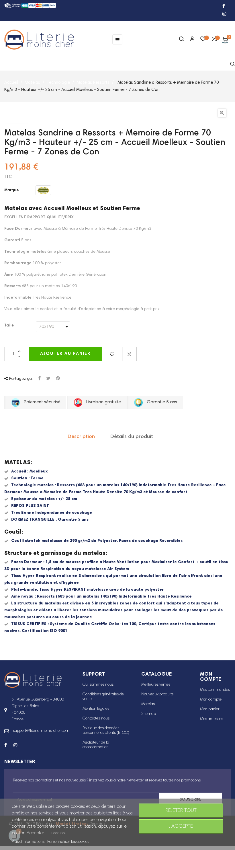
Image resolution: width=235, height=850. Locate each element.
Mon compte (211, 700)
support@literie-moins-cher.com (41, 731)
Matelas (148, 704)
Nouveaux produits (157, 695)
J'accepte (181, 826)
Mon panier (210, 709)
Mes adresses (211, 719)
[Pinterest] (58, 379)
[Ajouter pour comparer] (129, 354)
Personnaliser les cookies (68, 842)
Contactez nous (96, 719)
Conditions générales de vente (103, 697)
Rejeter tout (181, 810)
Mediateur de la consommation (96, 745)
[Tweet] (48, 379)
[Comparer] (214, 40)
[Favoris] (203, 40)
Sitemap (148, 714)
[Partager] (39, 379)
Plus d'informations (28, 842)
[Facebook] (223, 7)
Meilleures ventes (155, 685)
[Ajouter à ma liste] (112, 354)
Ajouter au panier (65, 354)
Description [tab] (81, 436)
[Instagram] (224, 14)
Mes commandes (215, 690)
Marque (11, 190)
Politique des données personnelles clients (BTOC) (106, 730)
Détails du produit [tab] (131, 436)
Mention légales (96, 709)
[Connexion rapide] (189, 39)
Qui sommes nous (98, 685)
